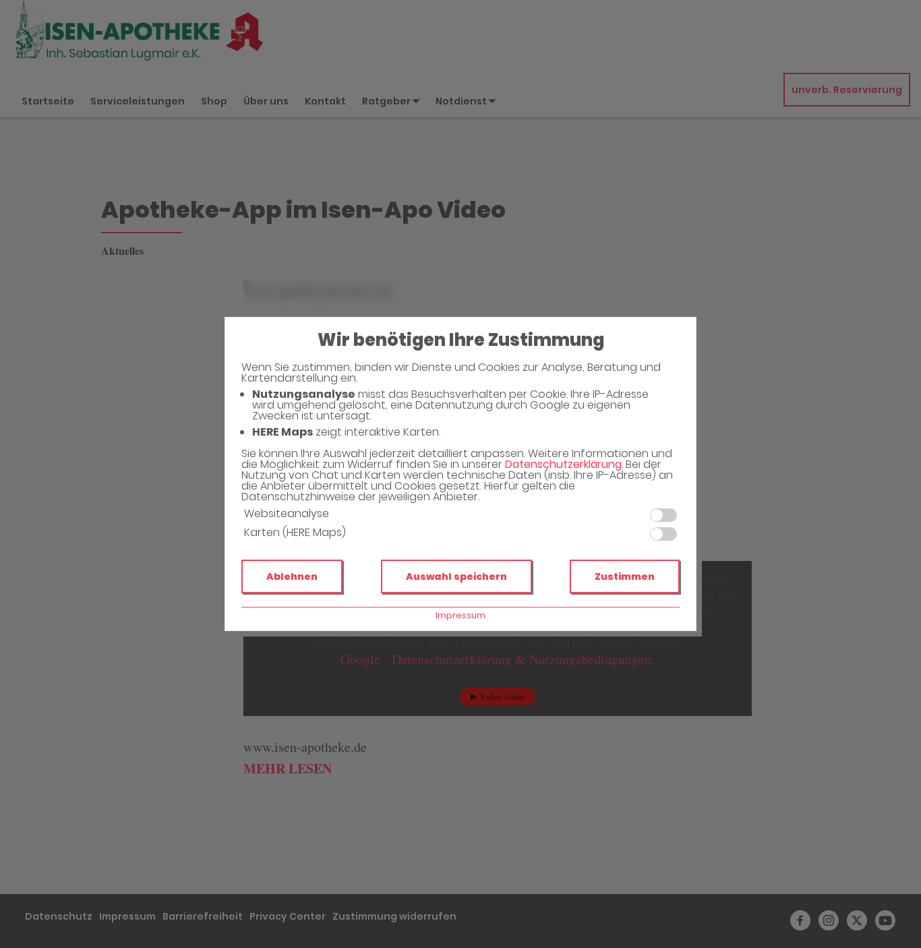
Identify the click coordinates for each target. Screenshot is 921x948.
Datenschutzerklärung (563, 464)
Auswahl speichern (456, 576)
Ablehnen (292, 576)
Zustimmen (625, 576)
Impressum (460, 615)
